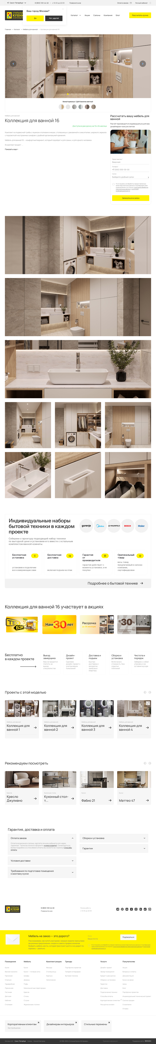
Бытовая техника (71, 976)
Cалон (114, 174)
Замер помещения (107, 972)
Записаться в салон (130, 198)
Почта (90, 936)
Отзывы (125, 1009)
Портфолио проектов (73, 967)
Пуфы (26, 984)
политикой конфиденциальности (127, 190)
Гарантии (103, 984)
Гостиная (8, 992)
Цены (125, 984)
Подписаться (128, 937)
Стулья (26, 1000)
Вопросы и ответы (129, 972)
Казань (30, 1041)
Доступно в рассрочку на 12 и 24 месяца (90, 126)
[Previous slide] (145, 692)
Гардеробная (10, 984)
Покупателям (129, 961)
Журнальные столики (32, 1004)
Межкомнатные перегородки (35, 988)
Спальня (8, 980)
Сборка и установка (107, 980)
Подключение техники (108, 992)
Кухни (26, 967)
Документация (128, 976)
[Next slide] (150, 692)
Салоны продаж (128, 1000)
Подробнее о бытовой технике (113, 583)
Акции (87, 15)
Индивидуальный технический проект (137, 996)
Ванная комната (11, 972)
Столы (26, 996)
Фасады (49, 967)
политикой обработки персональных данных (127, 947)
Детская (8, 996)
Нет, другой (54, 18)
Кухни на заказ (128, 980)
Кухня (7, 967)
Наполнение (51, 980)
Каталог (74, 15)
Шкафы (26, 976)
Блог (118, 15)
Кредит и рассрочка (107, 976)
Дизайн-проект (106, 967)
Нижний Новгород (39, 1041)
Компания (108, 15)
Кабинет (8, 1000)
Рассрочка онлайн (107, 1004)
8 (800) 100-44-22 (42, 3)
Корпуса (49, 976)
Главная (8, 29)
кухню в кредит (50, 845)
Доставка (104, 988)
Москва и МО (9, 1041)
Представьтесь (117, 159)
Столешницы (51, 972)
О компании (127, 1004)
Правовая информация (110, 1041)
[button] (13, 64)
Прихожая (9, 976)
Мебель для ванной (30, 29)
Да (35, 18)
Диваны (27, 980)
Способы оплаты (106, 996)
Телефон (115, 167)
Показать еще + (11, 149)
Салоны (96, 15)
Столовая (8, 1004)
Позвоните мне (75, 3)
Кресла (26, 992)
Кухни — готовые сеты (32, 972)
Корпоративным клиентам (110, 1000)
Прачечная (9, 988)
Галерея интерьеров (73, 972)
